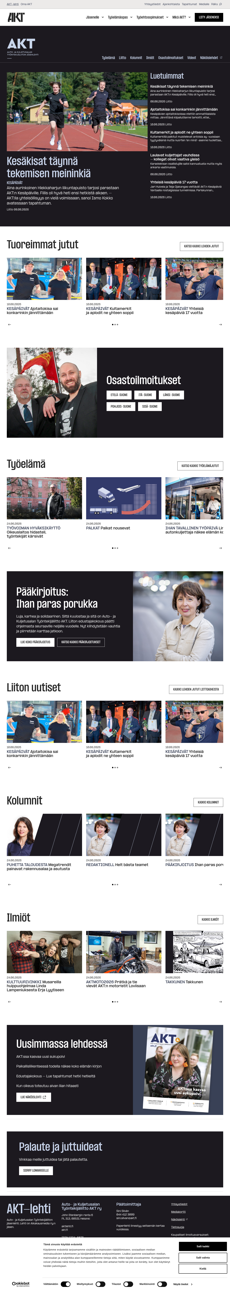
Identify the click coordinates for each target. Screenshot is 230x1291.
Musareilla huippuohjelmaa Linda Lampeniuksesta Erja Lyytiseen (35, 986)
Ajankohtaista (171, 4)
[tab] (112, 324)
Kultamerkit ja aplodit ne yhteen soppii (181, 132)
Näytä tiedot (180, 1284)
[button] (52, 393)
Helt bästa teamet (131, 865)
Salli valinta (203, 1257)
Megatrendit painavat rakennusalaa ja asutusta (39, 867)
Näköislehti (178, 1219)
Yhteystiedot (152, 4)
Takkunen (194, 982)
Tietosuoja (177, 1227)
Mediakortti (178, 1212)
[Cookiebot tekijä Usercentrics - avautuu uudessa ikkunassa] (21, 1284)
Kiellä (203, 1268)
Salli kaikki (203, 1246)
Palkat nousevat (115, 528)
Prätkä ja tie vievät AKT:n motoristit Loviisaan (116, 984)
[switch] (100, 1284)
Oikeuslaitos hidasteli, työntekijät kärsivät (26, 534)
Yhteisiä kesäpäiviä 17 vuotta (174, 182)
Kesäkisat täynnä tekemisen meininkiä (49, 167)
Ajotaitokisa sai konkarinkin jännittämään (184, 109)
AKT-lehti (13, 4)
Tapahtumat (189, 4)
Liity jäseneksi (209, 17)
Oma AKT (26, 4)
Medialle (204, 4)
